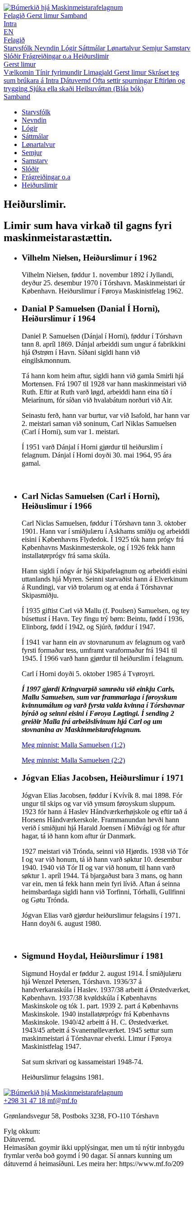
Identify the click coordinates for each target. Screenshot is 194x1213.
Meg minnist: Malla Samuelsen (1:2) (73, 745)
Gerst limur (43, 15)
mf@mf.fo (62, 1100)
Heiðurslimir (39, 185)
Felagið (15, 15)
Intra (10, 23)
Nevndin (34, 120)
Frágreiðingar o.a (46, 177)
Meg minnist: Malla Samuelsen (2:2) (73, 760)
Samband (73, 15)
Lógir (29, 128)
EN (9, 32)
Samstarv (35, 161)
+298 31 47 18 (25, 1100)
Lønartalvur (38, 144)
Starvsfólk (36, 112)
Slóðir (30, 169)
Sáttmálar (35, 136)
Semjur (32, 152)
